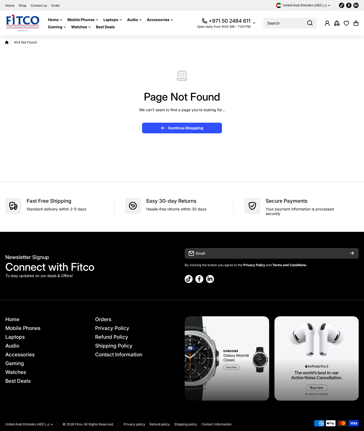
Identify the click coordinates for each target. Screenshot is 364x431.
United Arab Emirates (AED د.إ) (27, 424)
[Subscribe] (352, 253)
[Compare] (336, 23)
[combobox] (290, 23)
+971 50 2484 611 (229, 21)
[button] (356, 23)
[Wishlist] (346, 23)
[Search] (310, 23)
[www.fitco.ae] (22, 23)
